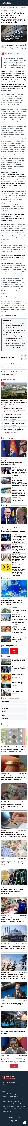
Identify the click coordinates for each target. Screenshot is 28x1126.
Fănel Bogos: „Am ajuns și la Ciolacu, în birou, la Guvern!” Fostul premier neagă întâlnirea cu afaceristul (19, 472)
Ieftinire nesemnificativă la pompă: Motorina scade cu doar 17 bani (13, 750)
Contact (3, 1082)
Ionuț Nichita (23, 887)
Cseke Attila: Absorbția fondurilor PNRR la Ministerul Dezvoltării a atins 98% (13, 1005)
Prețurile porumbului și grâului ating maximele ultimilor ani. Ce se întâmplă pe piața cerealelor (15, 346)
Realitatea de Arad (6, 1108)
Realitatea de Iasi (17, 1101)
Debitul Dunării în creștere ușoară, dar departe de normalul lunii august (15, 422)
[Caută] (20, 3)
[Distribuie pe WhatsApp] (22, 48)
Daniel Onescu (23, 1000)
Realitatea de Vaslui (17, 45)
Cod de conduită (19, 1085)
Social (5, 419)
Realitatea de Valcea (6, 1098)
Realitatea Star (5, 1096)
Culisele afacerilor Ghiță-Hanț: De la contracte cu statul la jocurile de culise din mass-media (18, 549)
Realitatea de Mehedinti (18, 1103)
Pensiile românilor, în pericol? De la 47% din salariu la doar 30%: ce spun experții (13, 863)
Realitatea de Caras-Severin (8, 1106)
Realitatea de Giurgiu (6, 1111)
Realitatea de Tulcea (16, 1108)
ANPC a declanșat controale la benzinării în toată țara (15, 331)
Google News (13, 374)
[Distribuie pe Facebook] (25, 45)
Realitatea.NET (5, 1094)
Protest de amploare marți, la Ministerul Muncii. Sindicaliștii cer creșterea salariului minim (14, 429)
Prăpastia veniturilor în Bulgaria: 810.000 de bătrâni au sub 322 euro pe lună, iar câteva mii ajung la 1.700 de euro (19, 492)
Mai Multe (14, 1066)
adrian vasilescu (11, 367)
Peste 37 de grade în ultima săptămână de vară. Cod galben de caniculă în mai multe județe (14, 416)
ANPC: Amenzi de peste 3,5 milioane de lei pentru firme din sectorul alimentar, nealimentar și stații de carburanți (14, 920)
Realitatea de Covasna (15, 1096)
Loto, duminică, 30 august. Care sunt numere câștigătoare (18, 500)
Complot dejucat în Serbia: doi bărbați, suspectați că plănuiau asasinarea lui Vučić (11, 462)
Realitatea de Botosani (7, 1101)
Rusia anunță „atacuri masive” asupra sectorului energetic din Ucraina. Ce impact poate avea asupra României (15, 337)
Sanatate (6, 411)
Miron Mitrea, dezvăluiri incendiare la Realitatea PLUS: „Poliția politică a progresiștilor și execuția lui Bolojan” (19, 539)
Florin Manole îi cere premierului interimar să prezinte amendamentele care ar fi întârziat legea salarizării (14, 1060)
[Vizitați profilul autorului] (2, 46)
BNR (3, 367)
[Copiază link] (22, 45)
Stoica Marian (23, 915)
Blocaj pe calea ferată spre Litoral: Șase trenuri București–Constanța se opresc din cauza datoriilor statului (19, 482)
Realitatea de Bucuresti (18, 1098)
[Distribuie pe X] (25, 48)
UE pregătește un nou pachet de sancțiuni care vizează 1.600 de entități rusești (15, 325)
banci (20, 367)
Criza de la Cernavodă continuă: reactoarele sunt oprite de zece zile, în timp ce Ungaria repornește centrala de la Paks (13, 403)
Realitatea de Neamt (20, 1106)
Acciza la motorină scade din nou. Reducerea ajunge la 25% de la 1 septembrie (12, 891)
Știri (7, 7)
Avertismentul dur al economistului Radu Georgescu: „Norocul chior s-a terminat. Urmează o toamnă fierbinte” (13, 778)
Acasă (4, 7)
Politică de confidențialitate (8, 1085)
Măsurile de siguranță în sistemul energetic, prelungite (19, 639)
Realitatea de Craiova (6, 1103)
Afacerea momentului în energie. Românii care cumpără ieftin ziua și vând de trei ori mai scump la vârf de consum (13, 977)
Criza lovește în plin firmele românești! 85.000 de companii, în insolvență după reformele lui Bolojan (13, 834)
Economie (12, 7)
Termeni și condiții (11, 1082)
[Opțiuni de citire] (24, 1122)
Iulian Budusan (23, 773)
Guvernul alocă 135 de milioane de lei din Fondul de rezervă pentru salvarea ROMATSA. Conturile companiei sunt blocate (13, 949)
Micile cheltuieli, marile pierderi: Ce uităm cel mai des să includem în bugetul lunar (12, 806)
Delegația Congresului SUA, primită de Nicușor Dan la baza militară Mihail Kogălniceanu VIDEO (19, 559)
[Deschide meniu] (25, 3)
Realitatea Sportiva (14, 1094)
